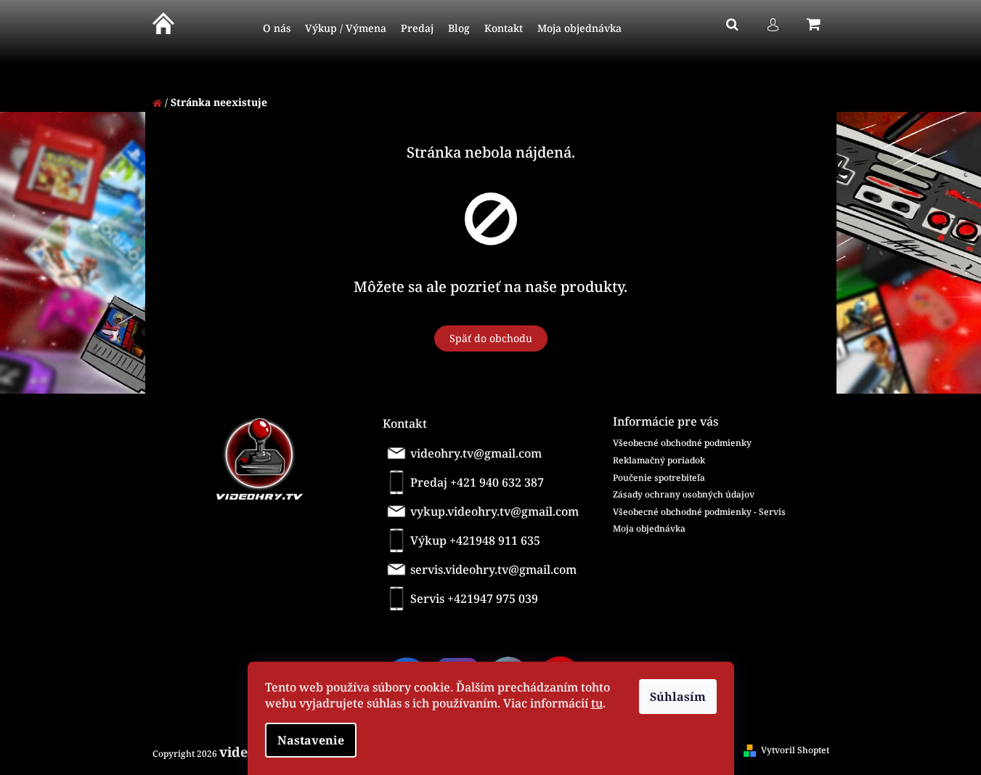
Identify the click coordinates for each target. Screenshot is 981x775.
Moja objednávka (649, 528)
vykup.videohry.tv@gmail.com (494, 511)
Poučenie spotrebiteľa (659, 477)
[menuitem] (277, 28)
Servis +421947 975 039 (474, 598)
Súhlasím (678, 697)
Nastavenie (310, 740)
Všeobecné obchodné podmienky (682, 443)
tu (597, 703)
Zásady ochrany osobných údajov (683, 494)
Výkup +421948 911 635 (475, 540)
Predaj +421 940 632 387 (477, 482)
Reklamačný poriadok (659, 460)
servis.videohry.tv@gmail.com (493, 569)
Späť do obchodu (490, 338)
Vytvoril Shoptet (795, 750)
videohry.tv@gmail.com (476, 453)
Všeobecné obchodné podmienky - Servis (699, 512)
